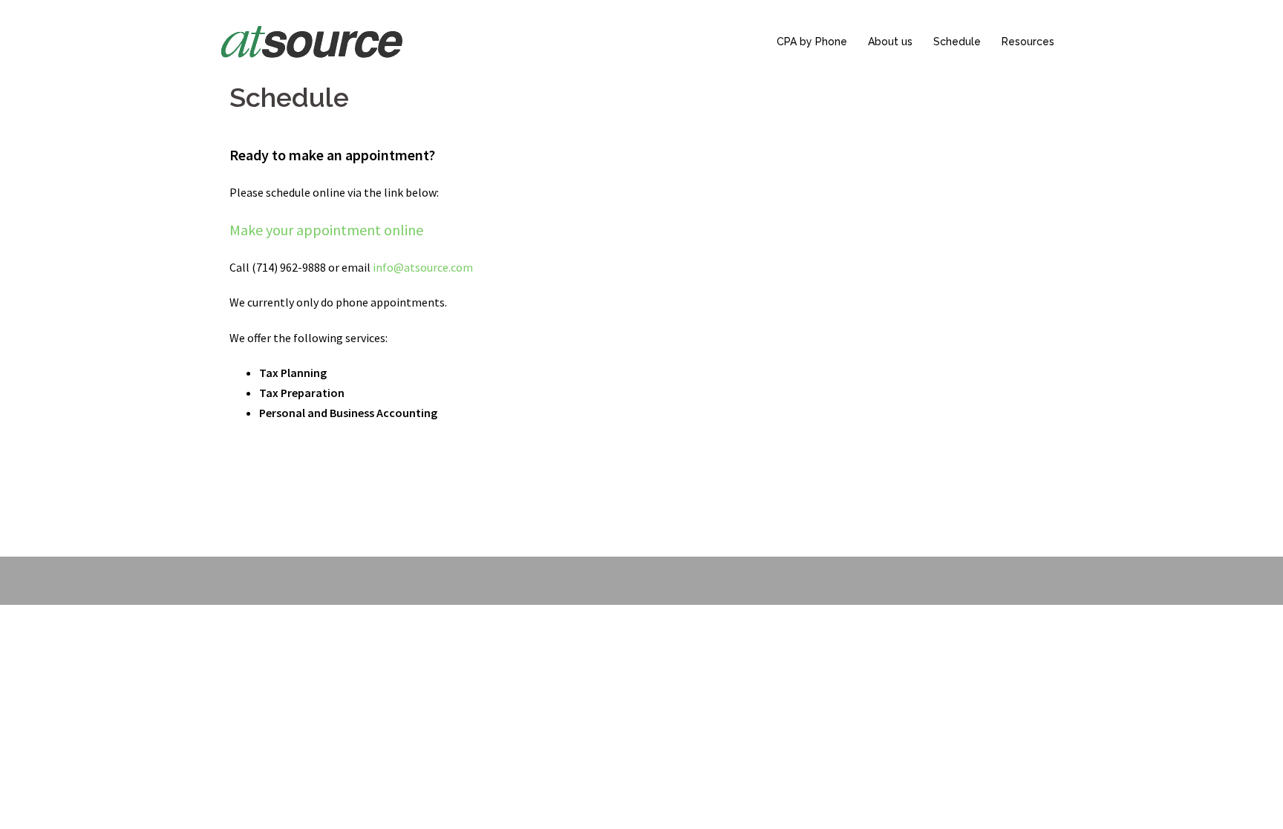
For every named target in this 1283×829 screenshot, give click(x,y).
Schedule (957, 41)
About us (890, 41)
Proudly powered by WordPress (296, 580)
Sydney (441, 580)
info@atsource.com (423, 267)
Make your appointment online (326, 229)
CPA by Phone (812, 41)
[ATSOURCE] (311, 40)
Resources (1028, 41)
